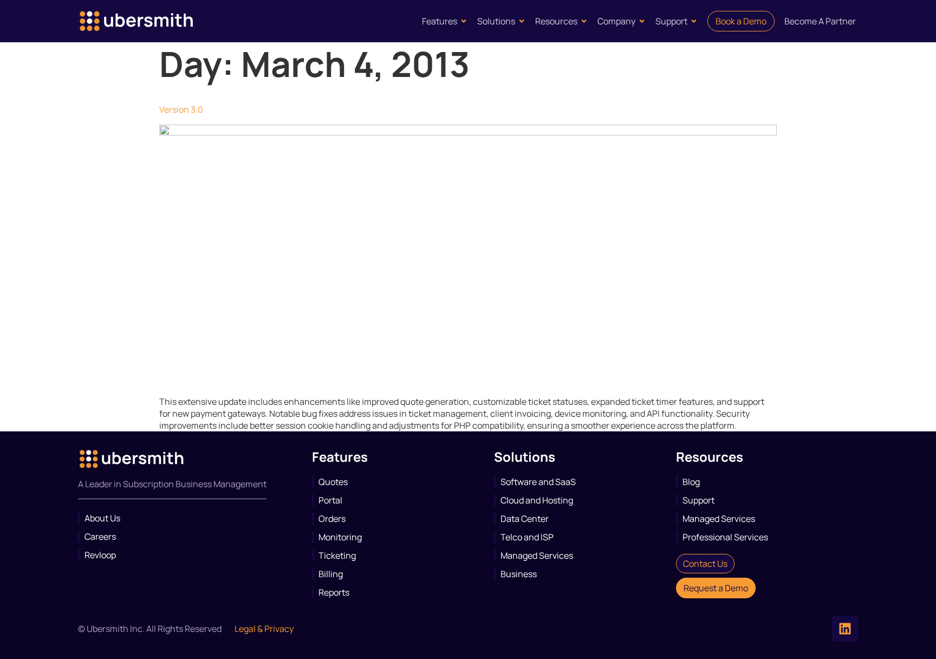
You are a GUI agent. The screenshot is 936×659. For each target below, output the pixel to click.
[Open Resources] (584, 21)
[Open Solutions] (521, 21)
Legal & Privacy (264, 629)
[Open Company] (642, 21)
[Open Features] (463, 21)
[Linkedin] (845, 629)
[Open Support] (694, 21)
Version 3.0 (181, 109)
